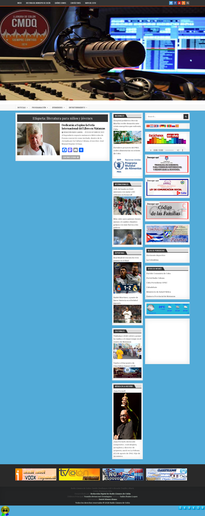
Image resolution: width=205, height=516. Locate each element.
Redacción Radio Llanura (73, 132)
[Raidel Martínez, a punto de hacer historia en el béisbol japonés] (127, 322)
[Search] (188, 3)
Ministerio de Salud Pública (158, 292)
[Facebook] (175, 3)
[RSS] (183, 3)
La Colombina (152, 260)
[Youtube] (179, 3)
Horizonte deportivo (155, 255)
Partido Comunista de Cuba (158, 273)
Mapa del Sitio (90, 3)
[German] (163, 126)
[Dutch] (152, 126)
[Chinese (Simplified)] (148, 126)
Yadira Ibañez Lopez (129, 497)
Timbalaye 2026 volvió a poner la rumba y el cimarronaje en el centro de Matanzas (127, 339)
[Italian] (166, 126)
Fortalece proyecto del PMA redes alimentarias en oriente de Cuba (127, 151)
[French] (159, 126)
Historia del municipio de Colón (38, 3)
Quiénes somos (60, 3)
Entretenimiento (77, 107)
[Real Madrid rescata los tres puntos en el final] (127, 293)
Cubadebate (151, 287)
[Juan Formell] (127, 439)
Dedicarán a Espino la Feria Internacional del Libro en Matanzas (83, 126)
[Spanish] (177, 126)
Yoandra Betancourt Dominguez (98, 497)
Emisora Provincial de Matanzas (160, 296)
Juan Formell (119, 391)
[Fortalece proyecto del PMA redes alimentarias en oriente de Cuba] (127, 175)
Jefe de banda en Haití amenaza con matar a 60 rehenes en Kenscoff (124, 192)
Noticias (22, 107)
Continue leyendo (71, 157)
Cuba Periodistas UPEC (156, 283)
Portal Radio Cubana (155, 278)
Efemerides (57, 107)
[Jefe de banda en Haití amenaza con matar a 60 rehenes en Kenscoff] (127, 214)
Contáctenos (76, 3)
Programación (39, 107)
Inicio (19, 3)
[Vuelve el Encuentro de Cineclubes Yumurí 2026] (127, 377)
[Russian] (173, 126)
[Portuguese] (170, 126)
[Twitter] (171, 3)
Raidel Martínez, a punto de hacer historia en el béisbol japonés (126, 300)
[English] (155, 126)
